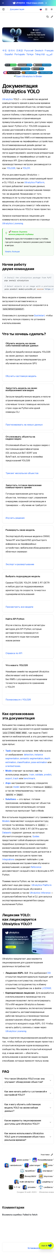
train (31, 774)
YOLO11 (26, 168)
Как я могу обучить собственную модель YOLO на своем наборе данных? (22, 1107)
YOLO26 (11, 168)
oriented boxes (12, 766)
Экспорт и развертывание (20, 564)
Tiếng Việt (40, 54)
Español (9, 54)
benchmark (29, 778)
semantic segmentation (31, 758)
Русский (28, 50)
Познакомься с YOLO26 (18, 699)
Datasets (6, 832)
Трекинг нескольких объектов (22, 473)
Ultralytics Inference (40, 892)
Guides (35, 836)
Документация (17, 9)
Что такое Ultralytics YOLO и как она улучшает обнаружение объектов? (24, 1080)
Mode (8, 770)
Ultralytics (7, 99)
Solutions (10, 799)
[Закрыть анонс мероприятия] (3, 3)
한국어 (11, 50)
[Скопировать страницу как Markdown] (47, 17)
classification (23, 762)
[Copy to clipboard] (51, 277)
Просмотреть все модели (19, 607)
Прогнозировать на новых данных (24, 424)
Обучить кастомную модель (21, 376)
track (16, 778)
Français (49, 50)
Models (6, 821)
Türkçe (29, 54)
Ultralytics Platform (34, 182)
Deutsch (39, 50)
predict (47, 774)
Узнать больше (12, 251)
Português (19, 54)
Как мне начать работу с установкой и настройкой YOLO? (25, 1093)
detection (28, 754)
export (8, 778)
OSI (49, 973)
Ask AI (44, 1246)
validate (39, 774)
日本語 (19, 50)
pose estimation (39, 762)
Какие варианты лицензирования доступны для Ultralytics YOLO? (22, 1122)
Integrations (8, 859)
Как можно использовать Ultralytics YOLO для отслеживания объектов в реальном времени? (24, 1136)
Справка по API (14, 653)
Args (8, 783)
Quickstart (39, 315)
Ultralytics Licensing (12, 223)
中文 (4, 50)
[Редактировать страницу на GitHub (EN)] (52, 17)
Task (8, 750)
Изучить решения (15, 518)
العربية (49, 54)
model (16, 787)
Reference (36, 867)
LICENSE (46, 988)
